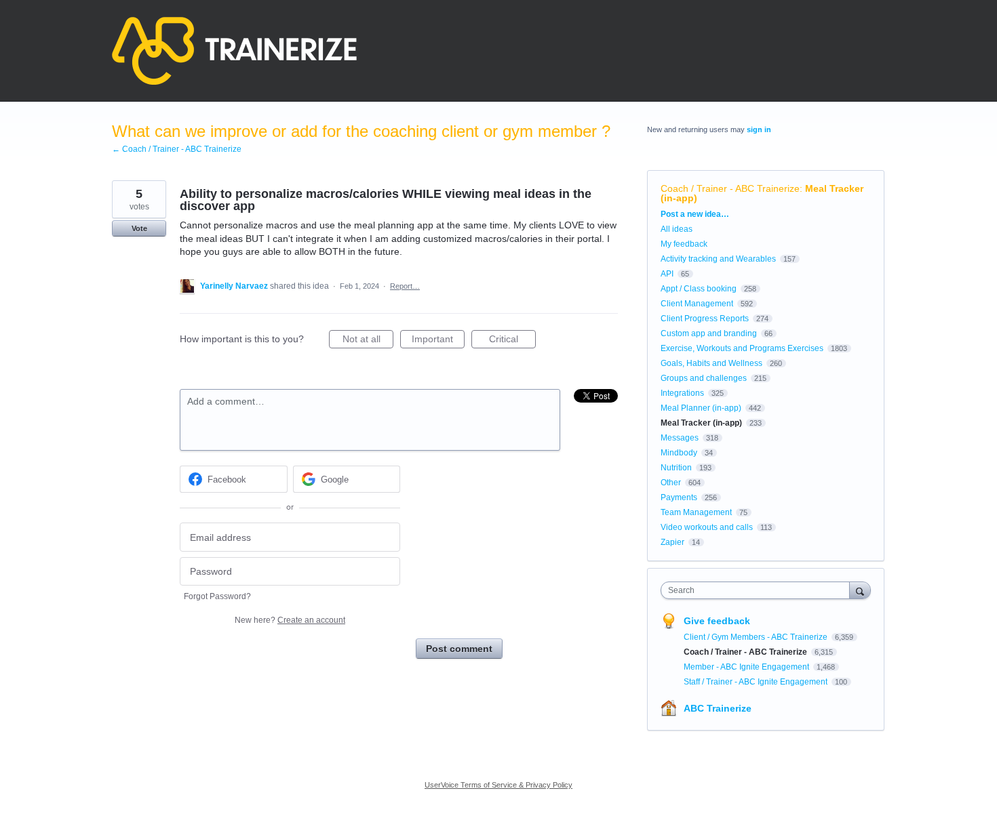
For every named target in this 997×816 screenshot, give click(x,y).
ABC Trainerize (717, 708)
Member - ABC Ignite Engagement (747, 667)
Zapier (672, 542)
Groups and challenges (704, 378)
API (667, 274)
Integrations (682, 393)
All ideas (676, 229)
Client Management (697, 303)
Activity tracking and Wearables (718, 259)
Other (671, 482)
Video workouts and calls (707, 527)
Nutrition (676, 467)
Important (438, 340)
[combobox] (758, 590)
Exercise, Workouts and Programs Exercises (742, 348)
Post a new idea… (695, 214)
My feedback (684, 244)
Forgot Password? (217, 596)
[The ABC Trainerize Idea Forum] (234, 51)
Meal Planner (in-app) (701, 408)
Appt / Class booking (699, 288)
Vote (139, 228)
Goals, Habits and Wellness (711, 363)
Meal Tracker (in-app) (701, 423)
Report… (405, 286)
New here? (290, 620)
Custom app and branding (709, 333)
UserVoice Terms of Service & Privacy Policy (498, 785)
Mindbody (679, 452)
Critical (512, 340)
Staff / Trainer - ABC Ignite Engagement (756, 682)
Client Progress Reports (705, 318)
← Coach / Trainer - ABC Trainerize (176, 149)
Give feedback (717, 620)
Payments (679, 497)
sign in (759, 129)
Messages (680, 438)
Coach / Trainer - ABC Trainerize (730, 188)
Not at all (368, 340)
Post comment (459, 648)
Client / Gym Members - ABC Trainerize (756, 637)
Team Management (696, 512)
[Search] (860, 590)
